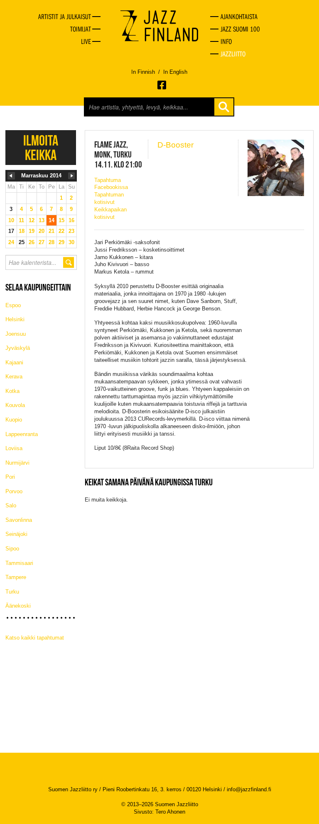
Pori (10, 477)
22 (61, 231)
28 (51, 242)
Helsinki (15, 319)
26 (31, 242)
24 (11, 242)
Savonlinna (18, 520)
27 (41, 242)
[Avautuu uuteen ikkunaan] (162, 85)
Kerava (13, 376)
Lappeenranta (21, 434)
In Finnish (143, 72)
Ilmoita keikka (40, 147)
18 (22, 231)
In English (175, 72)
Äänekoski (18, 606)
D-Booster (175, 145)
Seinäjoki (16, 534)
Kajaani (14, 362)
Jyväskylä (17, 348)
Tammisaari (19, 563)
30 (71, 242)
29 (61, 242)
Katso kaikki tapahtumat (34, 638)
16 (71, 220)
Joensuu (15, 334)
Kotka (12, 391)
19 (31, 231)
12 (31, 220)
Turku (12, 592)
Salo (10, 505)
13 (41, 220)
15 (61, 220)
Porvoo (13, 491)
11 (21, 220)
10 (11, 220)
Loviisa (13, 448)
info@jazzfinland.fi (249, 789)
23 (71, 231)
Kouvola (15, 405)
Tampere (15, 577)
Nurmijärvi (17, 463)
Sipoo (12, 548)
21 (51, 231)
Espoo (13, 305)
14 (51, 220)
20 (41, 231)
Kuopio (13, 420)
